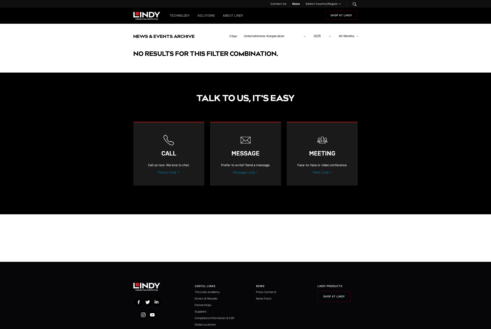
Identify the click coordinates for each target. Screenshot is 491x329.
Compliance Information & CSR (214, 318)
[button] (352, 4)
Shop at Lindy (341, 15)
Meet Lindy (321, 172)
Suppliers (201, 311)
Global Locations (205, 324)
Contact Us (279, 4)
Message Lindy (244, 172)
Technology (179, 16)
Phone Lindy (167, 172)
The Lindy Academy (207, 292)
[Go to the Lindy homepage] (146, 16)
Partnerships (203, 305)
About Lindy (233, 16)
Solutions (206, 16)
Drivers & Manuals (206, 298)
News (296, 4)
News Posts (264, 298)
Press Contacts (266, 292)
